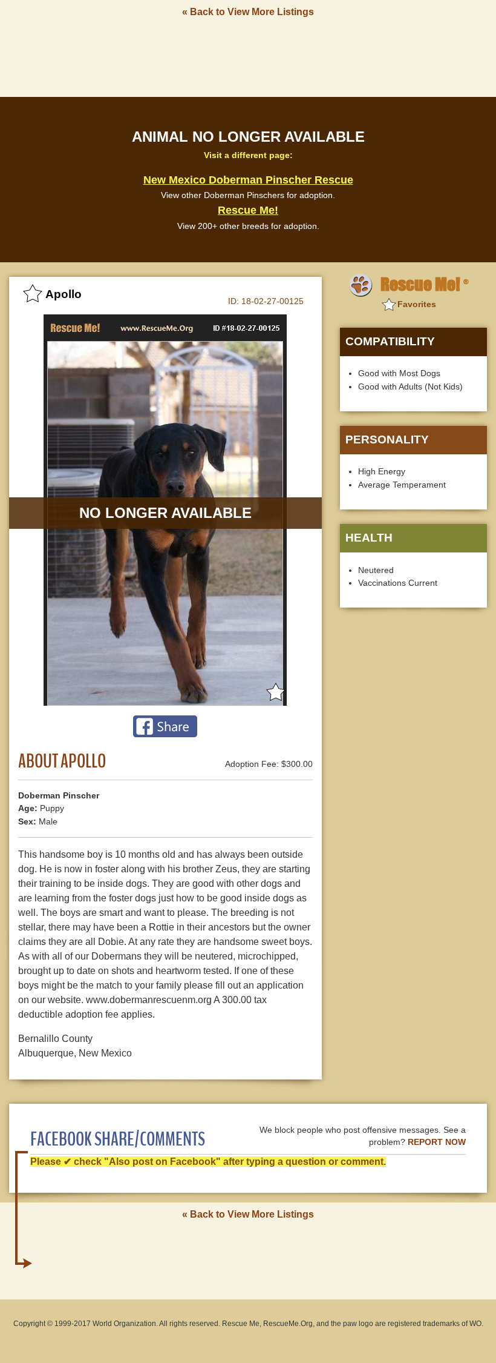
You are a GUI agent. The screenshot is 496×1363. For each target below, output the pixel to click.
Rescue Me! (248, 210)
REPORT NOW (437, 1142)
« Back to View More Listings (248, 12)
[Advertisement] (248, 56)
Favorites (416, 304)
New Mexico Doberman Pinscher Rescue (248, 180)
